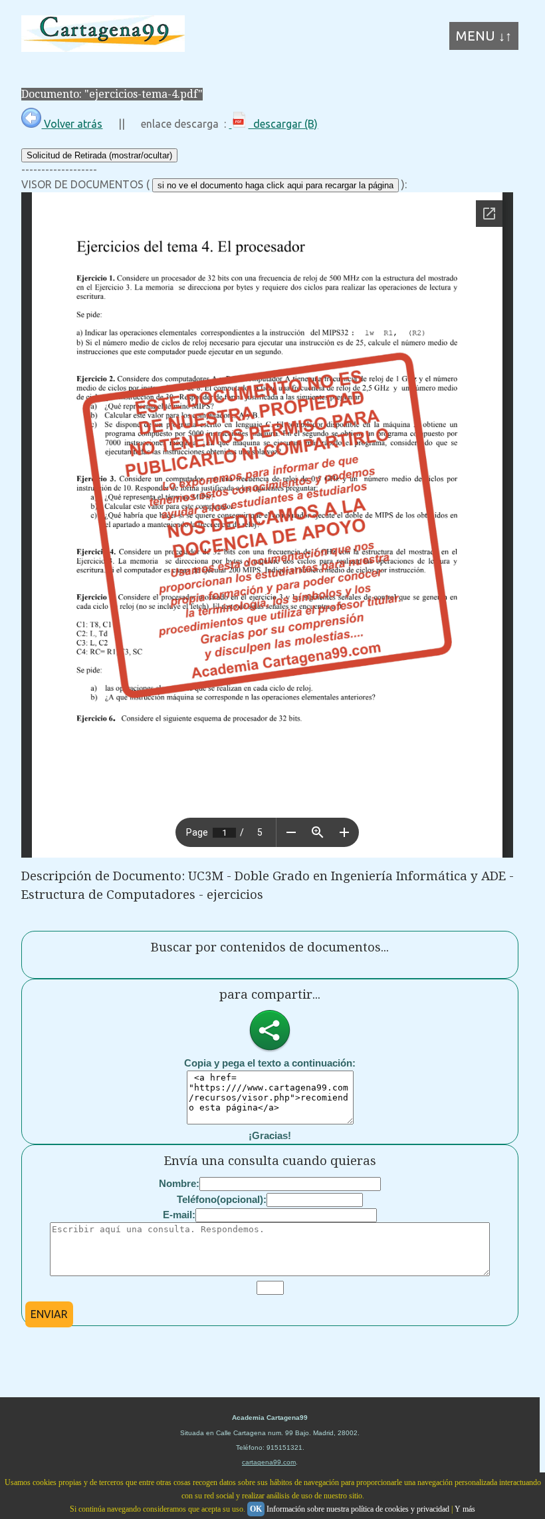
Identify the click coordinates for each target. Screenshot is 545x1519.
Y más (465, 1509)
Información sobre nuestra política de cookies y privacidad (358, 1509)
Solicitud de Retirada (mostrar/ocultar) (99, 155)
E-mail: (179, 1214)
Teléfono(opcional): (222, 1199)
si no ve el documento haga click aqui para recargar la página (275, 185)
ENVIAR (49, 1314)
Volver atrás (71, 124)
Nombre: (179, 1183)
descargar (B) (283, 124)
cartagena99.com (269, 1462)
